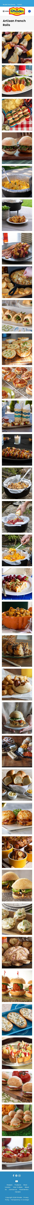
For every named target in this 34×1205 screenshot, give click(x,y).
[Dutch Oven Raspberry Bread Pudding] (17, 517)
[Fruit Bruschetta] (17, 1053)
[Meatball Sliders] (17, 986)
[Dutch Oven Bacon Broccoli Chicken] (17, 181)
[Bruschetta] (17, 1154)
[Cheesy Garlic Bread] (17, 349)
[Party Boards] (17, 751)
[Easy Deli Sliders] (17, 114)
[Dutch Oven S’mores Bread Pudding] (17, 483)
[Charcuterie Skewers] (17, 47)
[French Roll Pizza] (17, 383)
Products (18, 1185)
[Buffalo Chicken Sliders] (17, 1120)
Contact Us (13, 1189)
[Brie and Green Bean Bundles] (17, 316)
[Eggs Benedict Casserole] (17, 584)
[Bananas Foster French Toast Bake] (17, 852)
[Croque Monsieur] (17, 818)
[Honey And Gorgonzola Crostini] (17, 1020)
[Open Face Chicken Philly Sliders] (17, 919)
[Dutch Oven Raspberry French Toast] (17, 249)
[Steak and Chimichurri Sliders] (17, 148)
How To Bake (17, 1187)
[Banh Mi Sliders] (17, 885)
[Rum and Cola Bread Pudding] (17, 651)
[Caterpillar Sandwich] (17, 81)
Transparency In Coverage (20, 1200)
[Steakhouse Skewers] (17, 450)
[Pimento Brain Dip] (17, 952)
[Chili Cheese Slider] (17, 684)
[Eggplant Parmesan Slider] (17, 718)
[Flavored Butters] (17, 785)
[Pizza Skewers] (17, 416)
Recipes (9, 1185)
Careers (19, 4)
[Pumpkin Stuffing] (17, 617)
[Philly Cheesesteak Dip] (17, 282)
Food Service (23, 1189)
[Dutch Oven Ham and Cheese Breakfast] (17, 215)
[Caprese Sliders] (17, 1087)
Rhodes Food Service (9, 4)
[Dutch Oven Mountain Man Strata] (17, 550)
